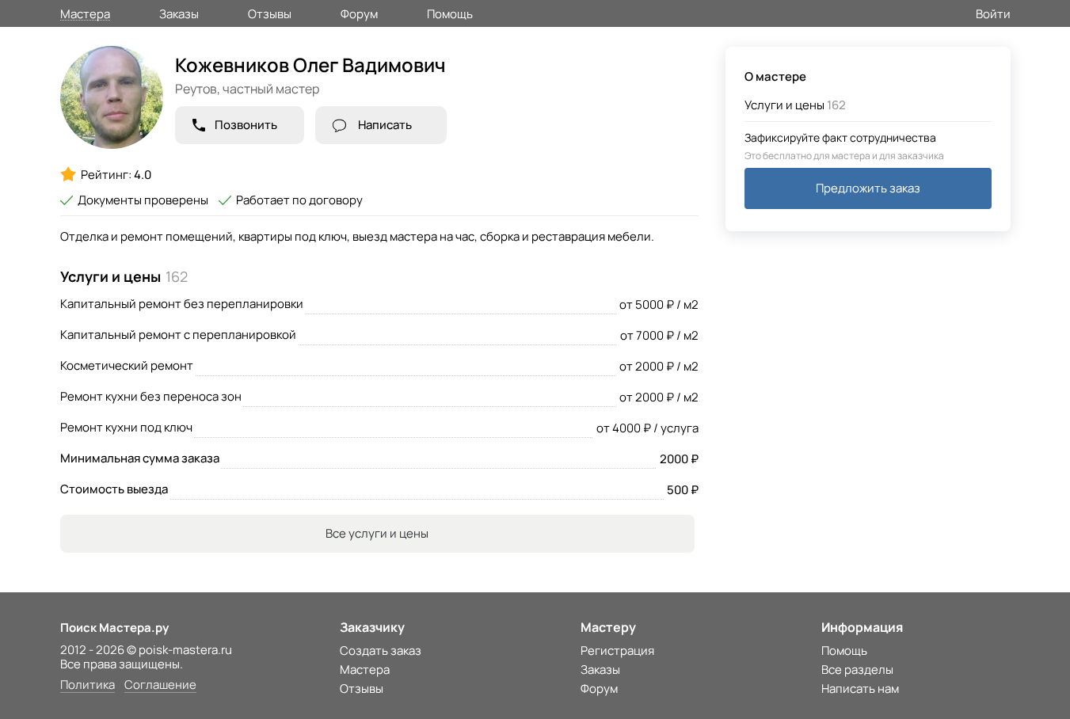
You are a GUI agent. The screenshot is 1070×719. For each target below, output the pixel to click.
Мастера (85, 13)
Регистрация (617, 650)
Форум (359, 13)
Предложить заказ (868, 188)
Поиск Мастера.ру (114, 627)
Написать (385, 124)
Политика (87, 685)
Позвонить (246, 124)
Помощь (450, 13)
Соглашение (160, 685)
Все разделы (857, 669)
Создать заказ (380, 650)
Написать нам (860, 688)
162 (795, 105)
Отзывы (269, 13)
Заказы (179, 13)
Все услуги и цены (377, 533)
